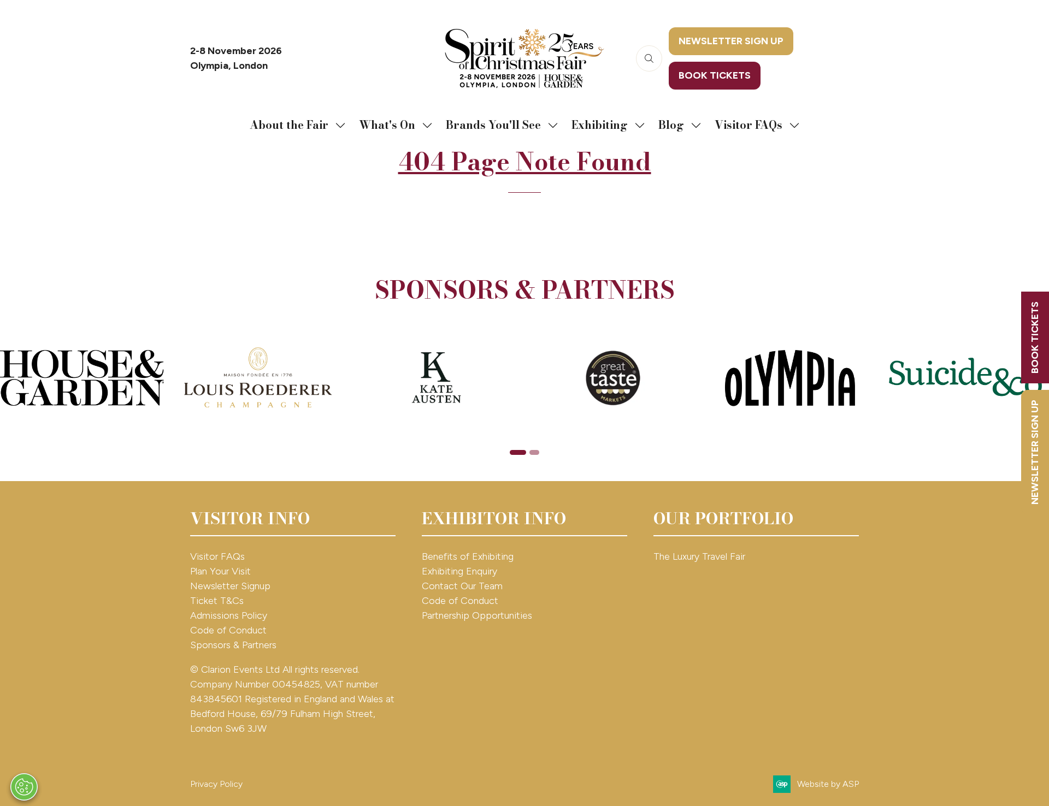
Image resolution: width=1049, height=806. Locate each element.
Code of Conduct (228, 630)
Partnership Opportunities (478, 615)
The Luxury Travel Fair (699, 556)
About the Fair (289, 124)
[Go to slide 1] (518, 452)
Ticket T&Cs (217, 601)
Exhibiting (599, 124)
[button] (649, 58)
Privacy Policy (216, 784)
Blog (671, 124)
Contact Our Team (462, 586)
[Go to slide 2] (534, 452)
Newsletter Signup (230, 586)
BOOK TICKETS (1035, 337)
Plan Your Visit (220, 571)
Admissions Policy (228, 615)
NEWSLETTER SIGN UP (1035, 452)
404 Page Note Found (524, 161)
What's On (387, 124)
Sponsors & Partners (233, 645)
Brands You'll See (493, 124)
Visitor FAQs (748, 124)
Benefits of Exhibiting (468, 556)
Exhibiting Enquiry (459, 571)
